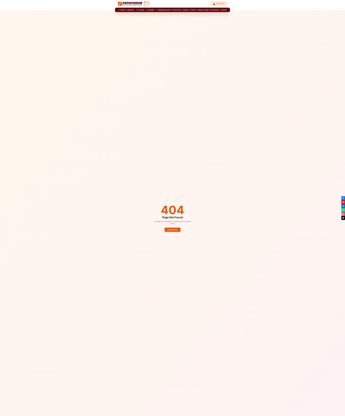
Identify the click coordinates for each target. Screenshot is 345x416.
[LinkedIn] (343, 206)
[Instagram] (343, 214)
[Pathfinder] (134, 3)
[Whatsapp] (343, 210)
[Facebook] (343, 198)
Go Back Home (172, 230)
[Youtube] (343, 202)
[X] (343, 218)
